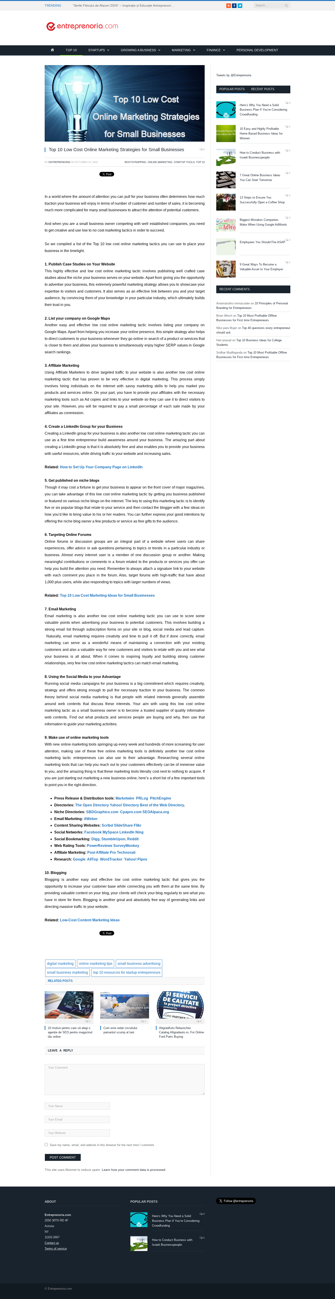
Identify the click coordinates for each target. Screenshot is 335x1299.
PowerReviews (99, 846)
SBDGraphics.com (102, 812)
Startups (96, 50)
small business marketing (67, 972)
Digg (95, 839)
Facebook (93, 832)
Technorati (126, 852)
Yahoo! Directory (124, 805)
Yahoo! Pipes (135, 859)
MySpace (111, 832)
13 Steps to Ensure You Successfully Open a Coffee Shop (262, 200)
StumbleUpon (113, 839)
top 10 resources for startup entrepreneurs (126, 972)
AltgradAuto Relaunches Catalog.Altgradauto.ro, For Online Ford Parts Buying (181, 1032)
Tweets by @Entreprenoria (233, 75)
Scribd (107, 825)
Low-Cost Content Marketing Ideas (90, 920)
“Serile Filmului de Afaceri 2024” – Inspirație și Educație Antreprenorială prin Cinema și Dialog (125, 5)
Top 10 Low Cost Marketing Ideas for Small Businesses (107, 595)
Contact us (52, 1243)
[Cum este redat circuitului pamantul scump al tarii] (124, 1007)
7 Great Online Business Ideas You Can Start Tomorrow (260, 177)
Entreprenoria (59, 162)
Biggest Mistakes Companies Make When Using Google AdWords (263, 222)
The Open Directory (92, 805)
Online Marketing (160, 162)
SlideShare (123, 825)
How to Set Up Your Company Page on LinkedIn (101, 467)
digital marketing (60, 963)
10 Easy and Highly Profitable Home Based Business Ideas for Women (261, 133)
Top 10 (71, 50)
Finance (214, 50)
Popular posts (232, 89)
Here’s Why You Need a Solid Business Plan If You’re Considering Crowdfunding (263, 109)
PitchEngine (160, 798)
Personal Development (257, 50)
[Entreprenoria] (82, 26)
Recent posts (262, 89)
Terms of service (56, 1248)
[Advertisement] (207, 20)
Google (79, 859)
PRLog (142, 798)
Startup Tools (184, 162)
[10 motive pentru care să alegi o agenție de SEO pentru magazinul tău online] (69, 1007)
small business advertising (139, 963)
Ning (139, 832)
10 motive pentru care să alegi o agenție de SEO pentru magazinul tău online (70, 1032)
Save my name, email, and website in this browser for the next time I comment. (102, 1145)
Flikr (137, 825)
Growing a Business (138, 50)
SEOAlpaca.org (155, 812)
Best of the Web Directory (162, 805)
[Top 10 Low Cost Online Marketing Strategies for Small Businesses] (125, 104)
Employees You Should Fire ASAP (262, 242)
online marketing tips (95, 963)
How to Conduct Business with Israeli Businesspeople (260, 155)
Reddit (133, 839)
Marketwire (125, 798)
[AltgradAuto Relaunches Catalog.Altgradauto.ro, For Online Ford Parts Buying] (180, 1007)
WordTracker (111, 859)
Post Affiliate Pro (101, 852)
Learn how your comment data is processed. (134, 1170)
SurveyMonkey (126, 846)
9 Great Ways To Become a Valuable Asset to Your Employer (261, 267)
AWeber (91, 819)
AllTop (92, 859)
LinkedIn (126, 832)
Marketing (181, 50)
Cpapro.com (131, 812)
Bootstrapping (135, 162)
